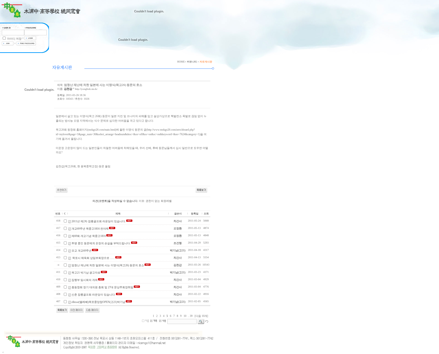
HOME (181, 61)
